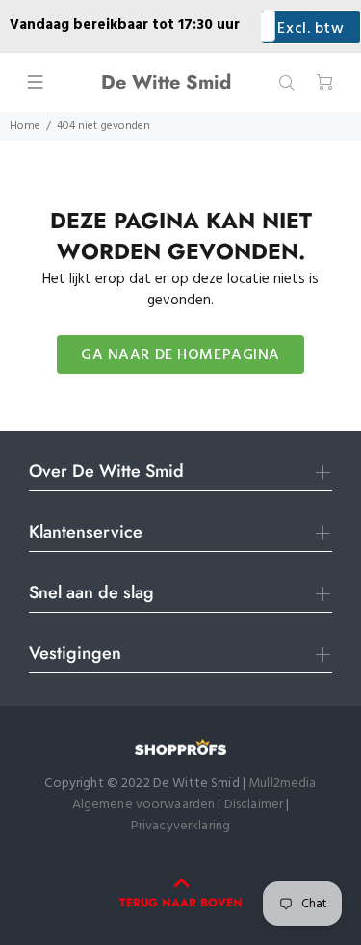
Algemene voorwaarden (144, 805)
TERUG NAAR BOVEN (181, 902)
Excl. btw (310, 28)
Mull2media (282, 784)
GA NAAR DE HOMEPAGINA (180, 355)
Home (25, 126)
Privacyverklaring (180, 826)
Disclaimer (255, 805)
